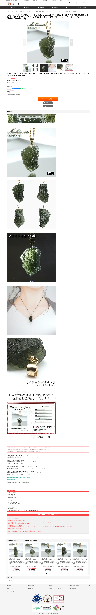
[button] (71, 3)
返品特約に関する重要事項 (14, 94)
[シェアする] (9, 89)
